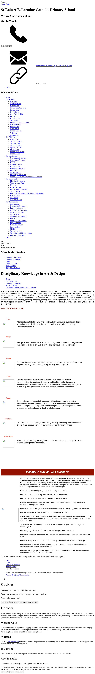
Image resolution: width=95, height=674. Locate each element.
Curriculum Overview (18, 158)
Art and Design (11, 285)
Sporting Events (16, 148)
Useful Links (15, 196)
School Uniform (16, 231)
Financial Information (18, 235)
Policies (13, 219)
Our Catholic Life (16, 114)
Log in (8, 237)
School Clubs (15, 154)
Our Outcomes (11, 170)
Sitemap (8, 563)
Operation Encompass (18, 216)
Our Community (12, 179)
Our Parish (14, 198)
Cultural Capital (16, 164)
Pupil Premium (15, 223)
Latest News (14, 127)
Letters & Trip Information (20, 122)
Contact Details (15, 104)
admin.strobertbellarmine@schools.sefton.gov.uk (54, 66)
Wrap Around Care (17, 183)
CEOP (8, 88)
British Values (15, 118)
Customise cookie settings (28, 602)
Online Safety (15, 214)
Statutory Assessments (18, 175)
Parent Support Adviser (18, 189)
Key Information (12, 202)
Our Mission (14, 112)
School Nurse (15, 191)
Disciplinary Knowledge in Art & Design (21, 287)
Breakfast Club (15, 187)
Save (21, 672)
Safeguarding (15, 227)
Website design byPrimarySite (17, 575)
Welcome (13, 102)
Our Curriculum (11, 156)
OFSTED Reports (17, 212)
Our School (10, 99)
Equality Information (17, 208)
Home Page (5, 4)
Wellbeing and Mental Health (21, 233)
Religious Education (17, 168)
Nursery (13, 185)
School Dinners (16, 131)
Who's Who (14, 106)
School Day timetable (18, 108)
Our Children (10, 137)
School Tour (14, 110)
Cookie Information (13, 565)
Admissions (14, 204)
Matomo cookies (13, 642)
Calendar (13, 133)
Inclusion (13, 116)
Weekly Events (15, 125)
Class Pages (14, 139)
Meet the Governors (17, 181)
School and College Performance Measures (26, 177)
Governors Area (16, 200)
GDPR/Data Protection (18, 210)
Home (8, 97)
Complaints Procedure (18, 206)
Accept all (13, 602)
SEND (12, 229)
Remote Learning (16, 225)
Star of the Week (16, 141)
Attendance (14, 135)
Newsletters (14, 129)
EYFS (12, 162)
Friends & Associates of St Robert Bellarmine (26, 193)
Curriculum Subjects (17, 160)
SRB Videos (14, 150)
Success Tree (15, 143)
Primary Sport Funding (18, 221)
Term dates (14, 120)
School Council (16, 145)
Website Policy (11, 567)
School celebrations (17, 152)
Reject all (5, 602)
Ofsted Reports (15, 173)
